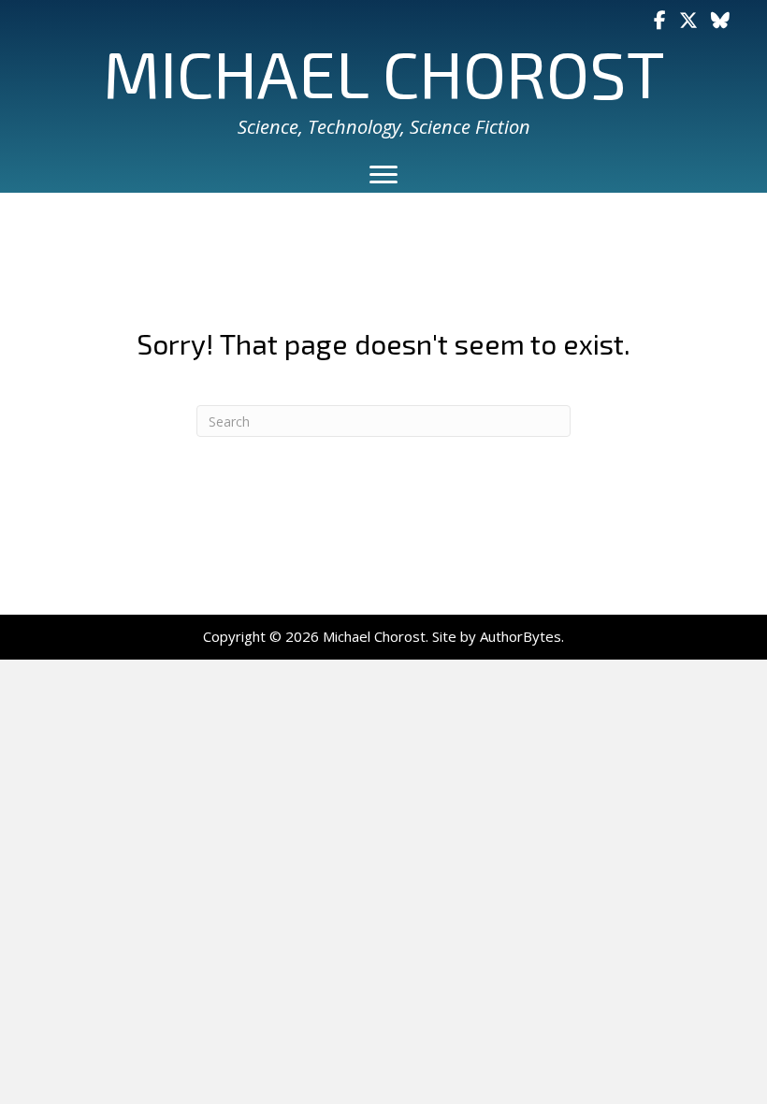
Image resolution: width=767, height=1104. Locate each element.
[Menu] (383, 175)
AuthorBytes (520, 636)
